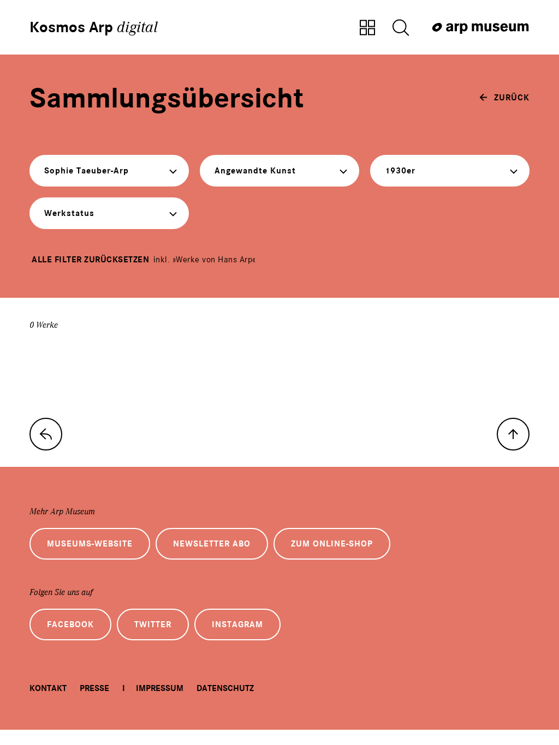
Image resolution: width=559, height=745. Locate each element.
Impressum (159, 688)
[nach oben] (513, 434)
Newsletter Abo (212, 544)
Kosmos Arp (93, 27)
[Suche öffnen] (401, 28)
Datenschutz (225, 688)
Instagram (237, 624)
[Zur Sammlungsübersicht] (367, 28)
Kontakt (48, 688)
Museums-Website (90, 544)
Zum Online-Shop (332, 544)
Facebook (70, 624)
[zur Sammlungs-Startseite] (45, 434)
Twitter (152, 624)
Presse (94, 688)
